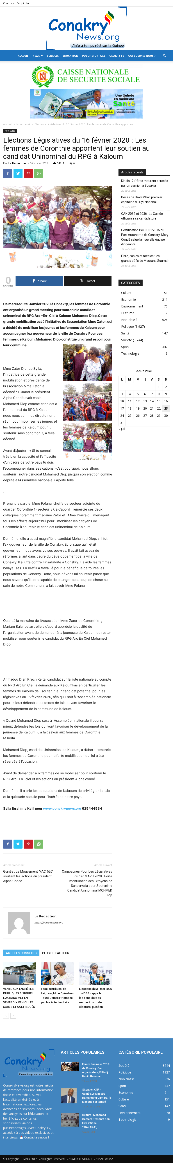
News (36, 55)
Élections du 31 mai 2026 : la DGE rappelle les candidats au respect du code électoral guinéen (95, 997)
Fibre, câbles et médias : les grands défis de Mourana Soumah (145, 258)
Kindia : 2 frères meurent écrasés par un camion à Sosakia (144, 183)
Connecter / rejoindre (16, 3)
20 (145, 408)
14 (152, 401)
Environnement (132, 306)
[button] (164, 56)
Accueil (7, 124)
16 (166, 401)
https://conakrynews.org (48, 922)
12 (138, 401)
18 (130, 408)
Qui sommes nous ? (141, 55)
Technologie (130, 353)
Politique (127, 326)
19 (138, 408)
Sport (125, 347)
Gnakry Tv (116, 55)
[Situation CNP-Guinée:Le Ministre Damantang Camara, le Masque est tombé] (70, 1095)
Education (70, 55)
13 (145, 401)
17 (122, 408)
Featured (127, 313)
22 (159, 408)
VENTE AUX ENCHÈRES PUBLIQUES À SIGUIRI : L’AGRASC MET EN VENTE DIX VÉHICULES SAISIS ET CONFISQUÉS (19, 997)
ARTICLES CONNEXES (21, 953)
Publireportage (93, 55)
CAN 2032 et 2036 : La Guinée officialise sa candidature (142, 216)
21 (152, 408)
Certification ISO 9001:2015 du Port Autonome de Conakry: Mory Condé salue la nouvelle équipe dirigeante (144, 237)
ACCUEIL (23, 55)
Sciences (53, 55)
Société (126, 340)
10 (122, 401)
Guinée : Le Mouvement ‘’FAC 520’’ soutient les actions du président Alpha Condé (28, 876)
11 (130, 401)
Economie (128, 299)
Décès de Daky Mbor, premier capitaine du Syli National (141, 199)
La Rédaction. (17, 163)
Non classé (23, 124)
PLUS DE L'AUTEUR (55, 953)
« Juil (121, 429)
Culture (126, 293)
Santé (125, 333)
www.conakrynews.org (62, 808)
